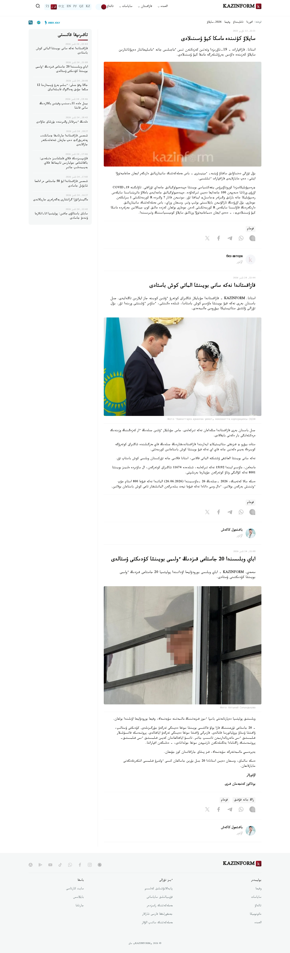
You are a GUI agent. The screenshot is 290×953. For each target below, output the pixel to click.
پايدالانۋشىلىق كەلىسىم (159, 889)
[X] (207, 239)
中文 (61, 7)
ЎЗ (47, 7)
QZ (81, 7)
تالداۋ (110, 6)
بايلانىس (78, 897)
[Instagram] (252, 239)
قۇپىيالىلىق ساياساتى (160, 897)
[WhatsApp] (241, 239)
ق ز (53, 7)
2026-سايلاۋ (214, 22)
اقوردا (249, 22)
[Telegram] (230, 239)
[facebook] (80, 865)
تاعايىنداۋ (238, 22)
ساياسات (256, 897)
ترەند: (258, 22)
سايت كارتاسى (75, 889)
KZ (88, 7)
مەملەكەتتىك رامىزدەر (160, 906)
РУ (75, 7)
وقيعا (227, 22)
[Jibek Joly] (51, 22)
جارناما (80, 906)
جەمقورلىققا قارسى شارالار (157, 914)
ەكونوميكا (255, 914)
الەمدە (257, 923)
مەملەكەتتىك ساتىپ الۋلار (157, 923)
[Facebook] (218, 239)
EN (69, 7)
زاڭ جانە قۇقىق (244, 800)
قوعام (250, 229)
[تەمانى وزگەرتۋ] (101, 7)
